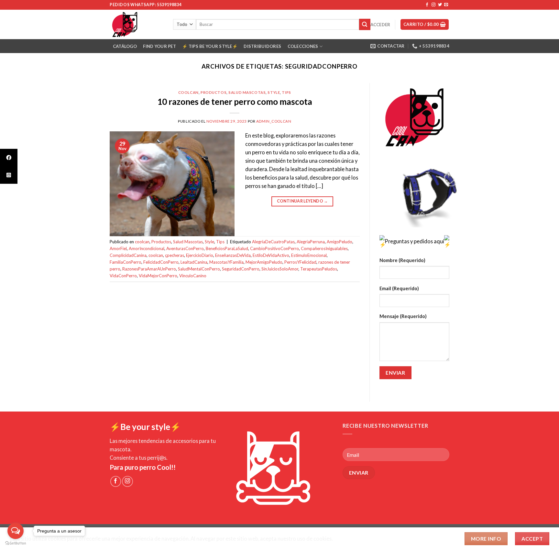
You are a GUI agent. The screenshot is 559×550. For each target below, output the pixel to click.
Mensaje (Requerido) (403, 316)
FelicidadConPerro (161, 262)
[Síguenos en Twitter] (440, 5)
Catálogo (125, 46)
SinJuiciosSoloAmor (279, 268)
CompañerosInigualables (324, 248)
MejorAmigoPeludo (264, 262)
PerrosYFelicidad (300, 262)
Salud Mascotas (247, 92)
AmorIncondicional (146, 248)
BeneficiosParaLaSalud (227, 248)
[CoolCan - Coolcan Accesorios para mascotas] (136, 24)
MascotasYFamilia (226, 262)
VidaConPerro (123, 275)
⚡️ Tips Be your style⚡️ (209, 46)
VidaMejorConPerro (158, 275)
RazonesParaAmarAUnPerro (149, 268)
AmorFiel (118, 248)
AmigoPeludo (339, 241)
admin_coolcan (273, 121)
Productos (213, 92)
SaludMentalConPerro (199, 268)
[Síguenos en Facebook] (427, 5)
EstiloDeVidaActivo (271, 255)
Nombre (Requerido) (402, 260)
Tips (286, 92)
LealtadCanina (194, 262)
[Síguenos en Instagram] (433, 5)
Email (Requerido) (399, 288)
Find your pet (159, 46)
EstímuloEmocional (309, 255)
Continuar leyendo (302, 201)
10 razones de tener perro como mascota (234, 101)
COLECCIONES (303, 46)
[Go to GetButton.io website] (15, 543)
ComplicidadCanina (128, 255)
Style (274, 92)
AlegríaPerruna (311, 241)
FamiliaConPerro (125, 262)
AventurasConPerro (185, 248)
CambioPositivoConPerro (274, 248)
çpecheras (174, 255)
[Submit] (364, 24)
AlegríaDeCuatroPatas (273, 241)
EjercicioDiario (199, 255)
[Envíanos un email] (446, 5)
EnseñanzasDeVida (233, 255)
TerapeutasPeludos (318, 268)
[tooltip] (8, 157)
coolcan (188, 92)
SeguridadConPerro (240, 268)
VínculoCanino (192, 275)
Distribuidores (262, 46)
